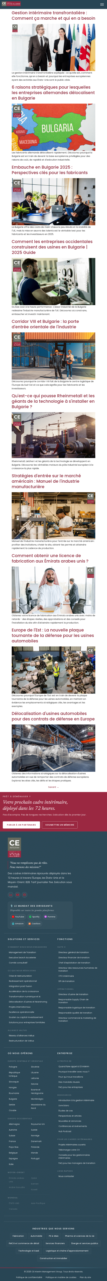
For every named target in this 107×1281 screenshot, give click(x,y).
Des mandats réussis (69, 1082)
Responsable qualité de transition (75, 1012)
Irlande (34, 1152)
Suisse (12, 1135)
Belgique (13, 1152)
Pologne (13, 1066)
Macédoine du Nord (38, 1106)
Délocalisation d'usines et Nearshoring (28, 1001)
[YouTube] (17, 895)
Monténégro (37, 1099)
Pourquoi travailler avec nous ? (74, 1071)
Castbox (36, 923)
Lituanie (35, 1072)
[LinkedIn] (10, 895)
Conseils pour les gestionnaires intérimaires (74, 1156)
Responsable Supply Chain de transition (73, 1001)
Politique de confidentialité (29, 1277)
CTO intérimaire (66, 976)
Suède (34, 1129)
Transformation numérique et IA (24, 996)
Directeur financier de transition (74, 957)
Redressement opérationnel (23, 981)
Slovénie (35, 1066)
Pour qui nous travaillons (71, 1076)
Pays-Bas (13, 1147)
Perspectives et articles (70, 1115)
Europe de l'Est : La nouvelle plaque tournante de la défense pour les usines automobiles (53, 635)
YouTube (19, 916)
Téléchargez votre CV (69, 1149)
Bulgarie (13, 1099)
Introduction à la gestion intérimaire (76, 1100)
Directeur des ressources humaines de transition (78, 969)
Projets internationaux (19, 1007)
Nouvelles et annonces (70, 1121)
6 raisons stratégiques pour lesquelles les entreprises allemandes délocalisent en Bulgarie (53, 92)
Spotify (35, 916)
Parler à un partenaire (21, 824)
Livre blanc (64, 1105)
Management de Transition (22, 952)
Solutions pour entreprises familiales (27, 1022)
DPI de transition (67, 981)
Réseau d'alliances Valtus (21, 1035)
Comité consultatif (18, 962)
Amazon (19, 923)
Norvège (35, 1135)
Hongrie (13, 1087)
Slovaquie (14, 1081)
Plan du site (85, 1277)
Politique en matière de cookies (61, 1277)
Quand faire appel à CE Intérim (74, 1066)
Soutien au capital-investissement (26, 1017)
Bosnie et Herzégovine (37, 1091)
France (12, 1141)
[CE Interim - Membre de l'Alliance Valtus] (40, 847)
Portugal (35, 1158)
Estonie (34, 1084)
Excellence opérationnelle (21, 1012)
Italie (11, 1164)
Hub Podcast (65, 1131)
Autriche (13, 1129)
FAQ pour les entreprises (71, 1087)
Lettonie (35, 1078)
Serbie (12, 1104)
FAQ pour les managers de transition (77, 1163)
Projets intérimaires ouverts (72, 1144)
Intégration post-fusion (20, 986)
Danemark (36, 1141)
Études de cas (66, 1110)
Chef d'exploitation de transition (74, 962)
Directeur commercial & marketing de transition (77, 1019)
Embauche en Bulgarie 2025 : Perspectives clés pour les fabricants (50, 170)
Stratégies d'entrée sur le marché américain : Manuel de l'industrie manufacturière (46, 481)
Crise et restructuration (20, 975)
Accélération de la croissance (24, 991)
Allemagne (14, 1124)
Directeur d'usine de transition (73, 994)
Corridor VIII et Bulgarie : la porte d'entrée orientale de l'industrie (45, 324)
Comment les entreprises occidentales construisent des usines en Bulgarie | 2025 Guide (52, 247)
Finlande (35, 1147)
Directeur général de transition (74, 952)
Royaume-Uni (38, 1124)
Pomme (51, 916)
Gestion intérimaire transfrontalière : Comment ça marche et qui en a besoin (53, 15)
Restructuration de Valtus (21, 1040)
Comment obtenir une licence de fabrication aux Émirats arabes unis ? (50, 558)
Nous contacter (66, 1176)
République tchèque (14, 1074)
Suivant (53, 787)
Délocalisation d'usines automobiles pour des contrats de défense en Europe (53, 716)
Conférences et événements (73, 1126)
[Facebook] (24, 895)
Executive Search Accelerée (22, 957)
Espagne (13, 1158)
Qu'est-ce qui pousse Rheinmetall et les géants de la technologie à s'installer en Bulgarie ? (53, 401)
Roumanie (14, 1093)
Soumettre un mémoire (59, 824)
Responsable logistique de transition (77, 1007)
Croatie (12, 1110)
